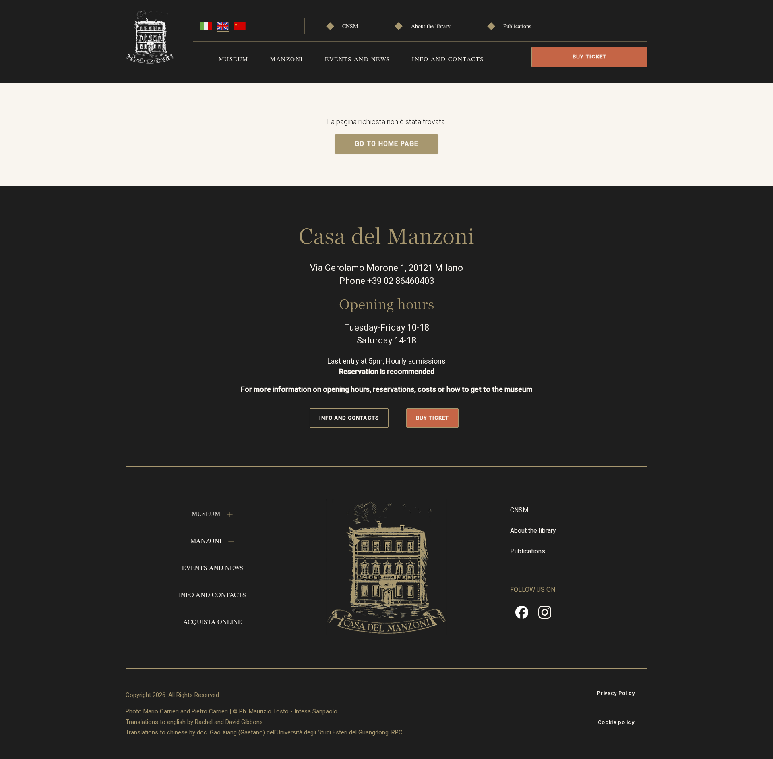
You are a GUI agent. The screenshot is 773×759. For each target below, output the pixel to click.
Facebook (521, 615)
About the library (431, 26)
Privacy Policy (616, 693)
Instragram (544, 615)
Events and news (357, 59)
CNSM (350, 26)
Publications (517, 26)
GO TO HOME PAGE (387, 144)
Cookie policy (616, 722)
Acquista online (212, 621)
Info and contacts (448, 59)
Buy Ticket (590, 57)
